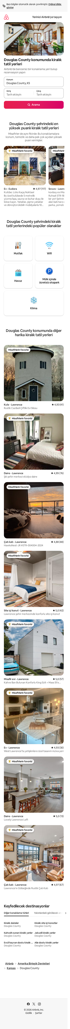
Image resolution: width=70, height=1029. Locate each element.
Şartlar (38, 1013)
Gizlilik (28, 1013)
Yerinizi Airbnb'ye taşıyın (47, 17)
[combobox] (34, 83)
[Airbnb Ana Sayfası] (6, 17)
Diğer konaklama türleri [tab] (16, 912)
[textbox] (19, 95)
